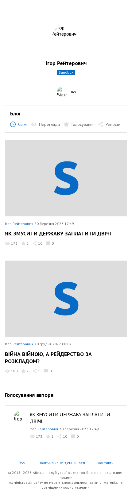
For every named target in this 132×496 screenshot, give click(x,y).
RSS (22, 462)
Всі (73, 92)
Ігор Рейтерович (19, 223)
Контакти (106, 462)
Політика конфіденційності (61, 462)
